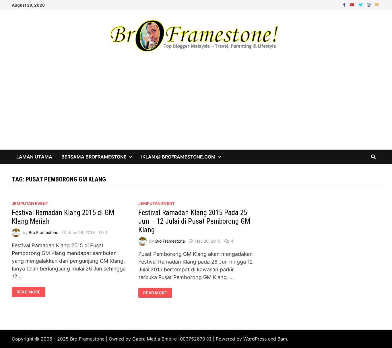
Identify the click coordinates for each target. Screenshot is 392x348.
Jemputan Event (30, 203)
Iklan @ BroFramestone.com (178, 157)
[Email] (376, 4)
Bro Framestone (43, 232)
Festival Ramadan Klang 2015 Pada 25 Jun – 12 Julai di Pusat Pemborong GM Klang (194, 221)
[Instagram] (369, 4)
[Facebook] (344, 4)
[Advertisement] (196, 106)
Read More (28, 292)
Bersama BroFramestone (94, 157)
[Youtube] (352, 4)
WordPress (255, 339)
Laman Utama (34, 157)
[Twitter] (361, 4)
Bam (282, 339)
